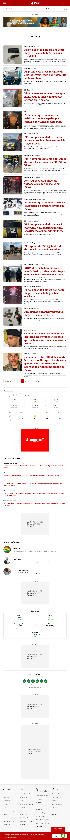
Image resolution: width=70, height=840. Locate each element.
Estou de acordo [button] (60, 836)
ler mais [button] (13, 837)
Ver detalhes (35, 684)
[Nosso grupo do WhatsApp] (63, 835)
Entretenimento (38, 9)
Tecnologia (9, 9)
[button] (29, 687)
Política (48, 9)
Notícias (18, 9)
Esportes (27, 9)
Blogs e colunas (11, 542)
